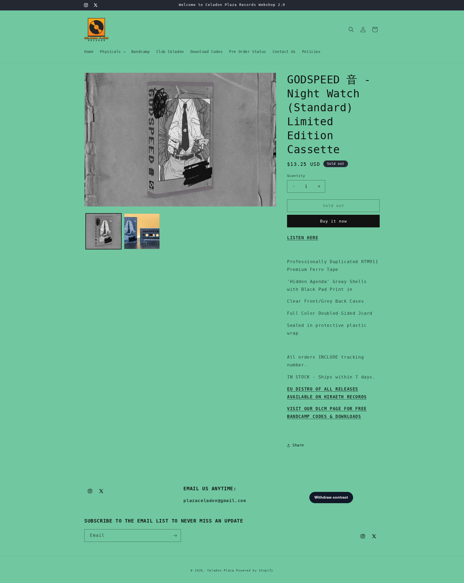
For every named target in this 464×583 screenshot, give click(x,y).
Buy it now (333, 221)
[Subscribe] (175, 535)
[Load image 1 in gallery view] (103, 231)
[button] (112, 51)
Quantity (296, 176)
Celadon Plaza (220, 570)
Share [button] (298, 445)
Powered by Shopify (254, 570)
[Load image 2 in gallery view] (142, 231)
